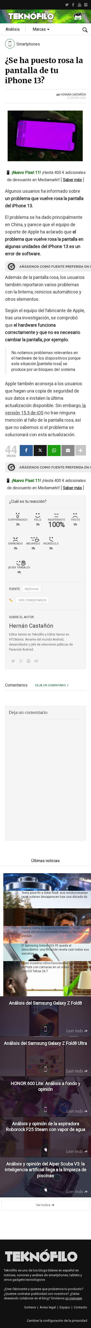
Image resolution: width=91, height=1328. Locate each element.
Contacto (80, 1307)
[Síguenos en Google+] (22, 661)
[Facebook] (73, 5)
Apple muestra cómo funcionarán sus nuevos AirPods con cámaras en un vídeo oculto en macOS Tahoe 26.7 (53, 967)
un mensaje (73, 1298)
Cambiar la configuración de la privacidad (57, 1320)
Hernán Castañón (73, 94)
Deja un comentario (50, 685)
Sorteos (30, 1307)
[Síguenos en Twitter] (14, 661)
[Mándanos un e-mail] (37, 661)
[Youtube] (79, 5)
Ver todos (43, 1205)
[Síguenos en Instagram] (29, 661)
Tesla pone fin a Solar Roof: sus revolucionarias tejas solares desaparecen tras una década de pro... (54, 897)
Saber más (72, 179)
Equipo (65, 1307)
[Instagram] (86, 5)
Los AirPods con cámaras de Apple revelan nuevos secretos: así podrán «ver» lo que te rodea (51, 914)
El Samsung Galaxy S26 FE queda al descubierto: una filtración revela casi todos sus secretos (55, 949)
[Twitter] (67, 5)
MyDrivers (32, 589)
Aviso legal (48, 1307)
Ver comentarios (32, 600)
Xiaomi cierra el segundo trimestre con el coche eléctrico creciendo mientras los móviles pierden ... (55, 932)
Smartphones (28, 44)
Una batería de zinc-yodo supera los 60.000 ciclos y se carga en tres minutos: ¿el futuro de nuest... (54, 879)
